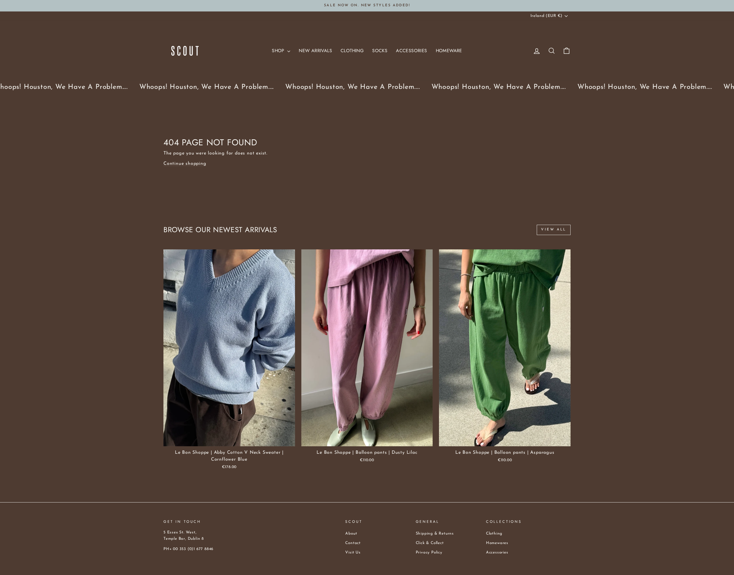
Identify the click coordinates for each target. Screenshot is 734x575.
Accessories (411, 50)
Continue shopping (184, 163)
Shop (279, 50)
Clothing (352, 50)
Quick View (229, 439)
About (351, 533)
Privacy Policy (429, 552)
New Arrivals (315, 50)
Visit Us (352, 552)
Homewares (497, 543)
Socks (379, 50)
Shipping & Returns (435, 533)
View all (553, 229)
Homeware (449, 50)
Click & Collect (430, 543)
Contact (353, 543)
